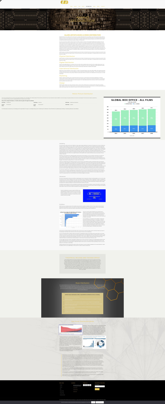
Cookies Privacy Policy (100, 402)
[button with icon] (84, 385)
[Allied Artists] (64, 2)
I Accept (93, 402)
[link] (70, 330)
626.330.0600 (75, 387)
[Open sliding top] (1, 1)
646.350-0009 (75, 389)
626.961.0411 (75, 391)
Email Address (97, 384)
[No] (163, 402)
